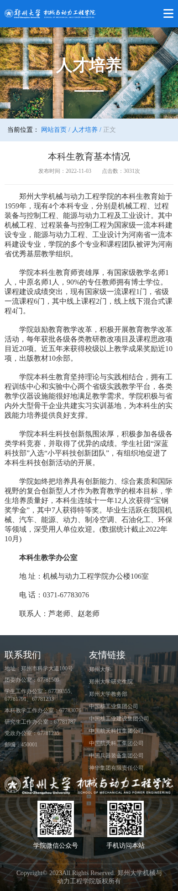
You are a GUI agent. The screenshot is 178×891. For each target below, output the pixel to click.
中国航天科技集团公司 (116, 731)
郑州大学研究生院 (111, 682)
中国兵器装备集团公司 (116, 755)
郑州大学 (100, 669)
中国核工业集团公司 (113, 706)
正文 (109, 129)
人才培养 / (86, 129)
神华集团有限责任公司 (116, 768)
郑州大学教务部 (108, 694)
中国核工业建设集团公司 (119, 718)
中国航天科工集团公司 (116, 743)
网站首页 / (55, 129)
